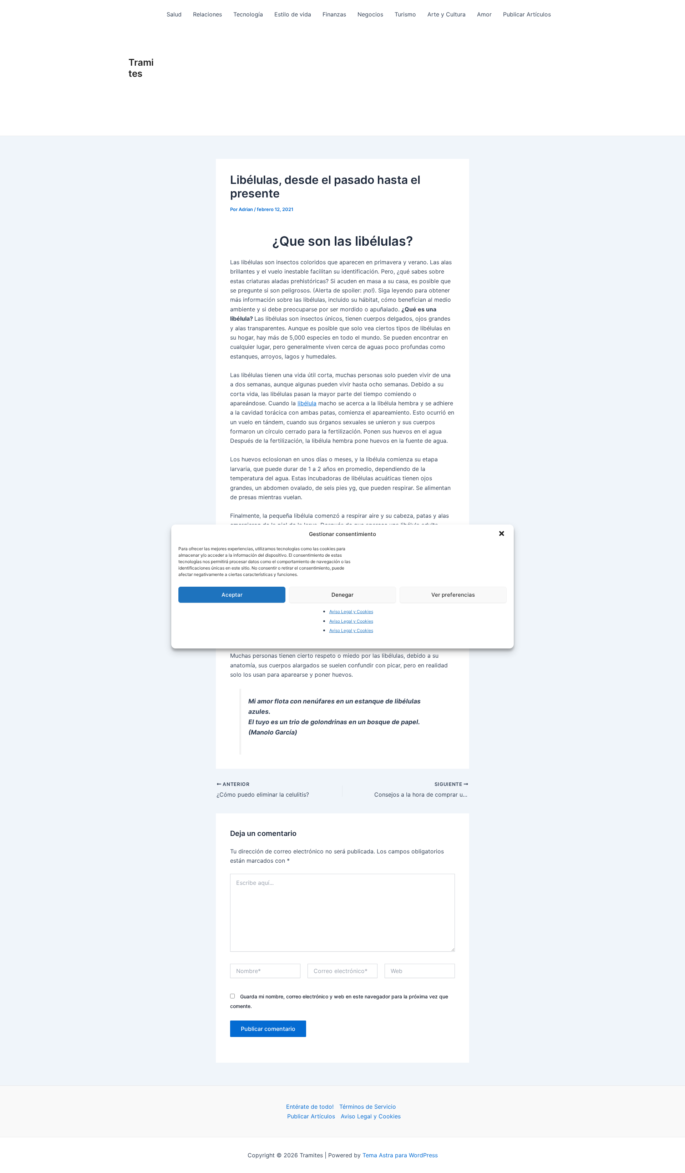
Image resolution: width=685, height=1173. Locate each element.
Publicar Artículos (527, 14)
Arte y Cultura (446, 14)
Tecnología (248, 14)
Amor (484, 14)
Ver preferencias (453, 594)
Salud (174, 14)
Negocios (370, 14)
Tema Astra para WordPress (400, 1155)
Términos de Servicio (367, 1106)
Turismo (405, 14)
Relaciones (207, 14)
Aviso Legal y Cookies (351, 611)
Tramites (141, 68)
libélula (307, 403)
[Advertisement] (359, 82)
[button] (502, 534)
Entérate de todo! (310, 1106)
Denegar (342, 594)
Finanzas (334, 14)
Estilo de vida (292, 14)
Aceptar (232, 594)
